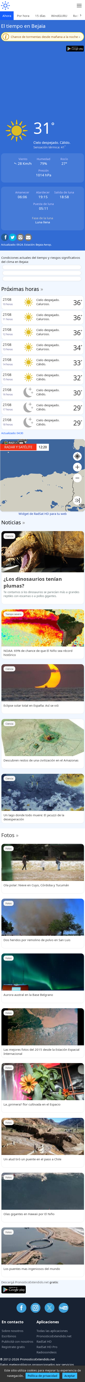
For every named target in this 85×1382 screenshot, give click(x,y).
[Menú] (79, 5)
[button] (77, 467)
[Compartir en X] (12, 237)
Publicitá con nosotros (17, 1341)
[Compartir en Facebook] (4, 237)
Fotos (7, 835)
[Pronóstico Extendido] (5, 5)
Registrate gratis (13, 1347)
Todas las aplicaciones (52, 1331)
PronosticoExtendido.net (54, 1336)
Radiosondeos (47, 1352)
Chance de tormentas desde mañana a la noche (45, 37)
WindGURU (59, 16)
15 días (40, 16)
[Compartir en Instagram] (20, 237)
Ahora (6, 16)
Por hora (23, 16)
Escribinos (9, 1336)
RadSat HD (44, 1341)
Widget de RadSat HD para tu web (43, 514)
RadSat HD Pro (47, 1347)
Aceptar (69, 1376)
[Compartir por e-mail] (28, 237)
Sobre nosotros (12, 1331)
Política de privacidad (42, 1376)
